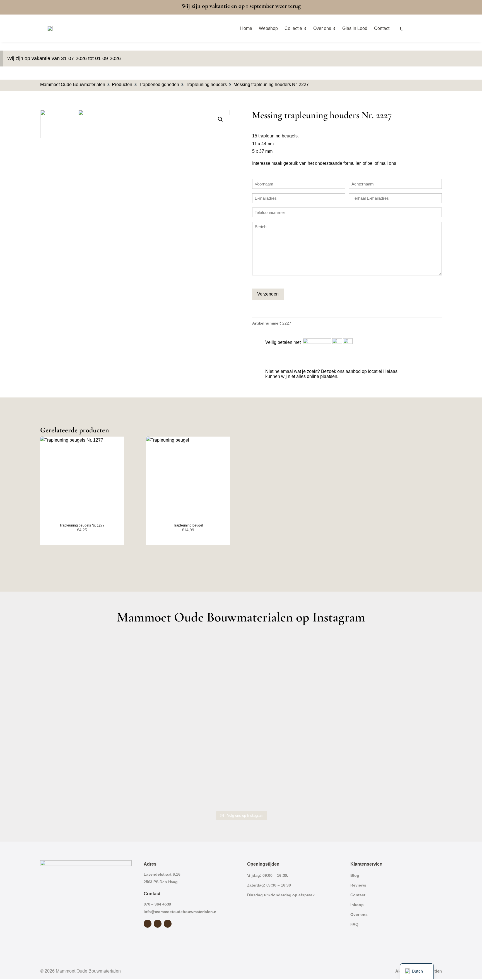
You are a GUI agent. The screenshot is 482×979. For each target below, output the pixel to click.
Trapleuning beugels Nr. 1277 (82, 525)
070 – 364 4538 (157, 904)
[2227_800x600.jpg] (154, 167)
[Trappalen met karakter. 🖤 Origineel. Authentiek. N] (393, 778)
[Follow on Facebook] (147, 924)
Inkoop (356, 904)
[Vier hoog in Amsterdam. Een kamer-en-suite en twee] (190, 662)
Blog (354, 875)
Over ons (358, 914)
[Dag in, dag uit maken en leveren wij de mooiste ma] (89, 662)
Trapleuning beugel (188, 525)
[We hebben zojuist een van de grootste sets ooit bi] (291, 720)
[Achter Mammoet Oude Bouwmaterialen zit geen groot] (89, 778)
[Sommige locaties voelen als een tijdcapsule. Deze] (393, 662)
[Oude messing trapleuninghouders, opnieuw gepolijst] (291, 778)
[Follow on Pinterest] (168, 924)
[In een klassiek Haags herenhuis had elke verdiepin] (190, 778)
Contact (357, 895)
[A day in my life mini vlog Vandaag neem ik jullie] (89, 720)
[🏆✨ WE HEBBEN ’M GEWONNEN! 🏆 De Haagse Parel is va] (291, 662)
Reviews (358, 885)
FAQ (354, 924)
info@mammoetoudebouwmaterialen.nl (181, 911)
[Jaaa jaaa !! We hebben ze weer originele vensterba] (190, 720)
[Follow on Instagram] (158, 924)
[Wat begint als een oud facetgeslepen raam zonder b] (393, 720)
